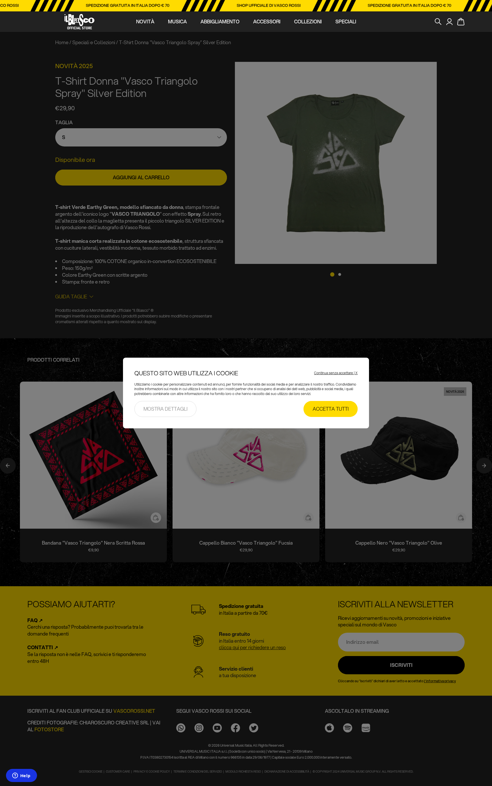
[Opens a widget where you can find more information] (21, 776)
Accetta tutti (330, 408)
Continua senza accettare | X (336, 373)
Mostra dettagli (165, 408)
